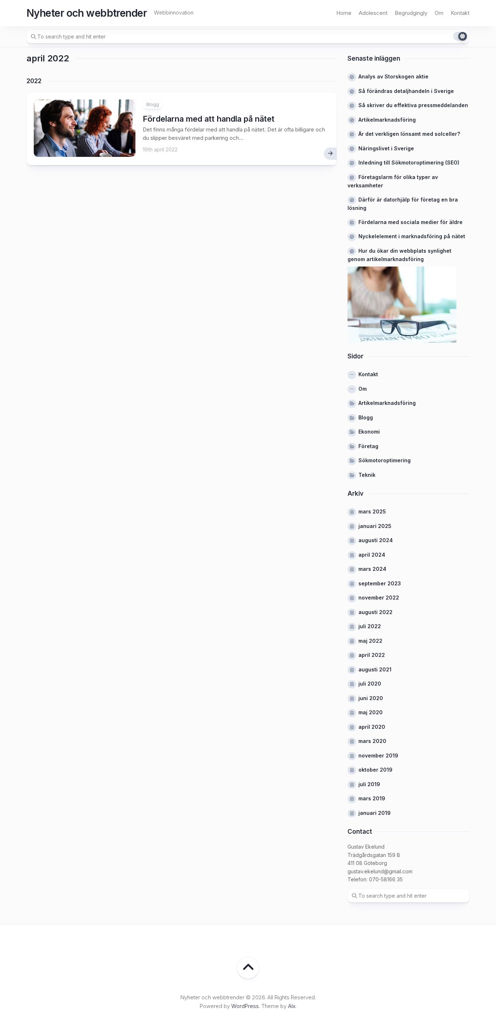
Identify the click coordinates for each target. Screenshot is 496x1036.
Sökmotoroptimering (384, 460)
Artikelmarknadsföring (387, 120)
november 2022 (378, 597)
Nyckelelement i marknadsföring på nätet (411, 236)
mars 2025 (372, 511)
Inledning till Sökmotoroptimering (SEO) (408, 162)
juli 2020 (369, 683)
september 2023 (379, 583)
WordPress (245, 1006)
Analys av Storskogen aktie (393, 76)
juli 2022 (369, 626)
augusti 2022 (375, 612)
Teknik (366, 475)
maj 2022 (370, 641)
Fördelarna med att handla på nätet (209, 118)
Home (343, 12)
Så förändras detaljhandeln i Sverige (406, 91)
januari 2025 (374, 526)
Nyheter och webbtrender (87, 13)
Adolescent (373, 12)
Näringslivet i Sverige (386, 148)
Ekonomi (369, 431)
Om (439, 12)
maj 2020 (370, 712)
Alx (292, 1006)
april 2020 (371, 727)
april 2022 (371, 655)
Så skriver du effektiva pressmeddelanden (413, 105)
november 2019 (378, 755)
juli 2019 (369, 784)
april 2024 (371, 555)
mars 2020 (372, 741)
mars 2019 (371, 798)
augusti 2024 (375, 540)
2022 (34, 81)
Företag (368, 446)
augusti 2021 (374, 669)
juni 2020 (370, 698)
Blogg (152, 104)
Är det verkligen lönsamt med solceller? (409, 134)
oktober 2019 (375, 770)
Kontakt (460, 12)
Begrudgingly (411, 12)
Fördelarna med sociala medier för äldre (410, 222)
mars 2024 (372, 569)
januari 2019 (374, 813)
